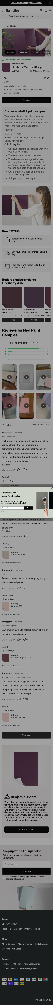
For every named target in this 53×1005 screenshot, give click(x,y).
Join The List (28, 507)
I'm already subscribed (6, 511)
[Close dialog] (52, 488)
